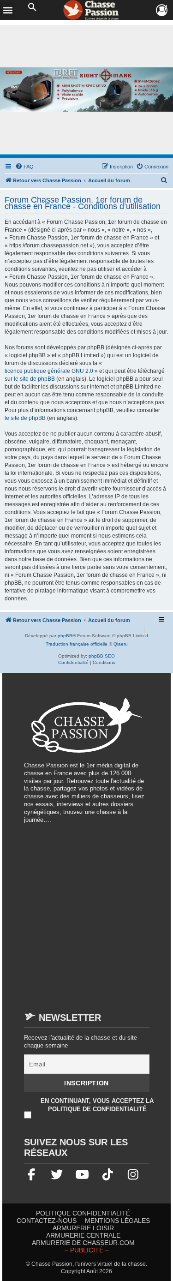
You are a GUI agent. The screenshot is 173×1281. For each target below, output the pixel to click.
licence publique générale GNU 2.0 (49, 371)
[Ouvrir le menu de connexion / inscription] (162, 10)
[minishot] (86, 89)
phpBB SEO (102, 655)
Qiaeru (120, 643)
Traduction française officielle (76, 643)
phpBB (65, 635)
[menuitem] (24, 166)
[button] (32, 7)
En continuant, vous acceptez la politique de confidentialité (97, 1105)
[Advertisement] (86, 913)
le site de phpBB (34, 379)
